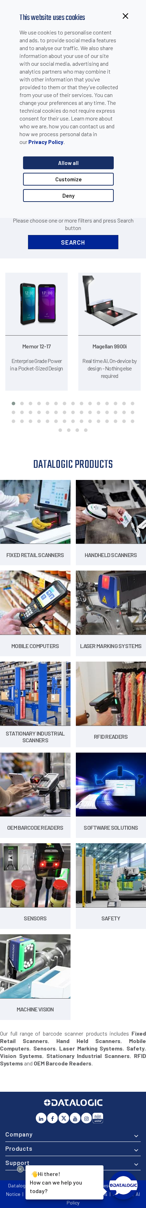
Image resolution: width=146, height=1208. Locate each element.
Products (19, 1148)
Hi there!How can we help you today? (56, 1182)
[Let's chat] (123, 1185)
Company (19, 1134)
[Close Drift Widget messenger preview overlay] (20, 1169)
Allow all (68, 163)
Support (17, 1162)
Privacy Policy (45, 142)
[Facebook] (52, 1118)
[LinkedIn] (41, 1118)
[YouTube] (75, 1118)
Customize (68, 179)
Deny (68, 195)
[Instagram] (86, 1118)
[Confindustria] (97, 1118)
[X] (63, 1118)
